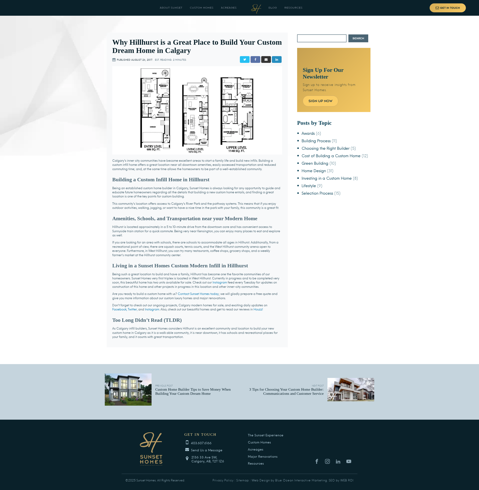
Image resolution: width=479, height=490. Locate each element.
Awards (308, 133)
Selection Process (317, 193)
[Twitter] (245, 59)
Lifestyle (309, 185)
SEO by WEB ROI (341, 480)
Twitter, (133, 309)
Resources (293, 7)
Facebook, (119, 309)
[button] (448, 7)
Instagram (220, 282)
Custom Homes (201, 7)
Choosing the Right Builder (326, 148)
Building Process (316, 140)
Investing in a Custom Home (327, 178)
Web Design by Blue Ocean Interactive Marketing (289, 480)
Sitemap (242, 480)
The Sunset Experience (265, 435)
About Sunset (171, 7)
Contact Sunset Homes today (198, 293)
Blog (273, 7)
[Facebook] (255, 59)
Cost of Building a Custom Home (331, 155)
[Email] (266, 59)
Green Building (315, 163)
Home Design (314, 170)
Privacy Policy (223, 480)
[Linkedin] (277, 59)
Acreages (229, 7)
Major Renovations (263, 456)
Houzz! (258, 309)
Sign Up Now (320, 101)
